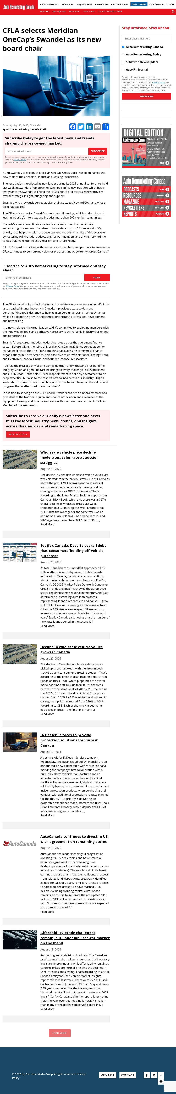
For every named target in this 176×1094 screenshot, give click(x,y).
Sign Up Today (18, 434)
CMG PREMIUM (156, 4)
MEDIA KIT (107, 1075)
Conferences (89, 11)
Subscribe (98, 151)
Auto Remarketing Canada (144, 47)
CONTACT (127, 1075)
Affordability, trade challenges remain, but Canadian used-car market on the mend (75, 937)
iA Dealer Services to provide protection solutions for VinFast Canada (69, 740)
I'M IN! (97, 277)
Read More (47, 524)
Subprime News (84, 4)
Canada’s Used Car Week (110, 11)
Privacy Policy (19, 159)
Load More (59, 1033)
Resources (74, 11)
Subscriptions (59, 11)
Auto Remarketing (49, 4)
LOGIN (170, 4)
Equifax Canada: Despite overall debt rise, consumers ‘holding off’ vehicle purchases (73, 550)
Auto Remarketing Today (143, 54)
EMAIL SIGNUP (139, 4)
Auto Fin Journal (119, 4)
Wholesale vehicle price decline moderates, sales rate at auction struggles (69, 457)
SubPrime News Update (142, 62)
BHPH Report (101, 4)
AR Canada (67, 4)
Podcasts (44, 11)
